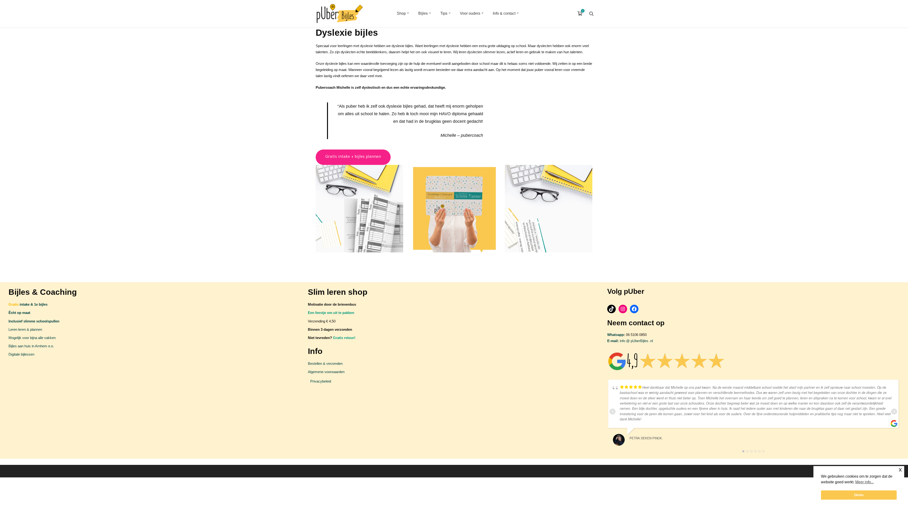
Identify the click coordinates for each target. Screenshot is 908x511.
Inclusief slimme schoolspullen (34, 321)
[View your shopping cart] (581, 13)
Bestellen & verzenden (325, 363)
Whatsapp (615, 335)
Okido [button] (859, 495)
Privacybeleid (320, 381)
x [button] (900, 469)
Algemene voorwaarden (326, 372)
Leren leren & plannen (25, 329)
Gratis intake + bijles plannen (353, 157)
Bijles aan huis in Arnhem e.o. (31, 346)
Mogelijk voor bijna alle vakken (32, 338)
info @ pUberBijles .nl (630, 341)
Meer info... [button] (864, 482)
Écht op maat (19, 313)
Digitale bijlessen (21, 354)
